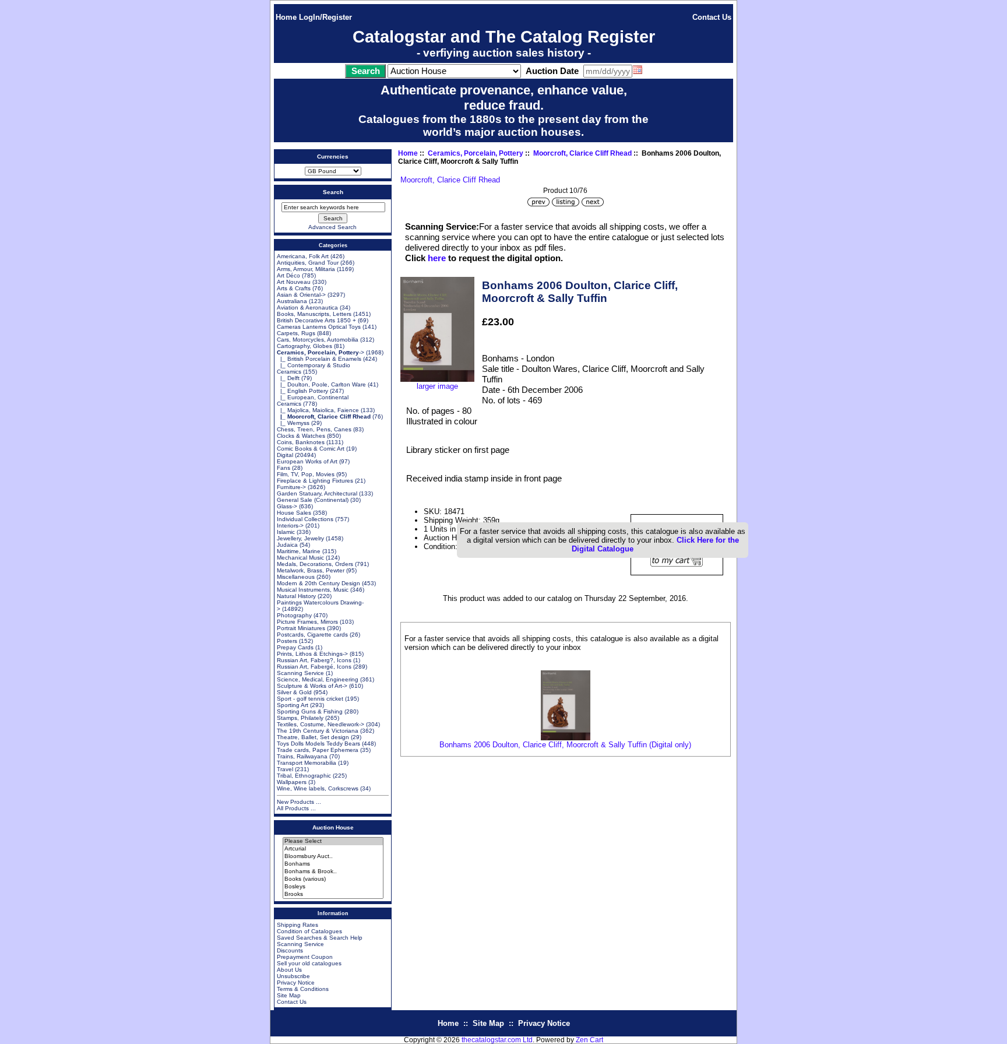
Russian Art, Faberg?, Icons (314, 660)
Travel (285, 769)
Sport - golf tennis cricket (310, 698)
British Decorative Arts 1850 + (316, 320)
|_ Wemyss (293, 423)
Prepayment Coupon (305, 957)
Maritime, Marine (299, 551)
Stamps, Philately (300, 718)
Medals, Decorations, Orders (315, 564)
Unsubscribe (293, 976)
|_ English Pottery (302, 391)
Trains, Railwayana (302, 756)
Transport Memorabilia (306, 763)
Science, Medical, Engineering (317, 679)
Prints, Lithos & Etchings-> (312, 654)
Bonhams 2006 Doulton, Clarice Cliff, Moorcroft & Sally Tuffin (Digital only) (565, 744)
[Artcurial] (333, 849)
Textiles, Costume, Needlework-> (320, 724)
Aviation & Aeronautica (307, 307)
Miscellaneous (296, 577)
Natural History (296, 596)
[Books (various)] (333, 879)
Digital (285, 455)
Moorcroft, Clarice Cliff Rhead (582, 153)
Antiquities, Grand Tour (308, 262)
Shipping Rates (297, 925)
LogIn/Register (325, 17)
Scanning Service (300, 673)
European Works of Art (307, 461)
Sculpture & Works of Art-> (312, 686)
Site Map (289, 995)
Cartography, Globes (304, 346)
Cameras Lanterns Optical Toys (319, 327)
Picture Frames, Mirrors (307, 621)
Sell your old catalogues (309, 963)
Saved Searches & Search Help (319, 937)
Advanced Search (332, 227)
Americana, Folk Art (303, 256)
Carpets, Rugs (296, 333)
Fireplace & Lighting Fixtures (315, 480)
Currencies (332, 156)
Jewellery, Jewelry (300, 538)
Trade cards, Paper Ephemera (317, 750)
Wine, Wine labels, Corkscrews (317, 788)
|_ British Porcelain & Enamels (319, 359)
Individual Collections (305, 519)
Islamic (286, 532)
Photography (294, 615)
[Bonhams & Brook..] (333, 872)
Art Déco (288, 275)
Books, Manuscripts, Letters (314, 314)
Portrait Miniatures (301, 628)
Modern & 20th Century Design (318, 583)
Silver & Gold (294, 692)
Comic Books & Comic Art (310, 448)
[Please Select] (333, 841)
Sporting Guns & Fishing (310, 711)
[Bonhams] (333, 864)
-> (320, 352)
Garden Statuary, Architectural (317, 493)
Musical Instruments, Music (312, 589)
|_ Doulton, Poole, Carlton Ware (321, 384)
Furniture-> (291, 487)
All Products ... (296, 808)
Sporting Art (292, 705)
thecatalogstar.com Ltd (497, 1039)
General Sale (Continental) (312, 500)
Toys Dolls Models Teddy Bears (318, 743)
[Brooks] (333, 894)
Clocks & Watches (301, 436)
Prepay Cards (295, 647)
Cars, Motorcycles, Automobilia (317, 339)
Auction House (333, 827)
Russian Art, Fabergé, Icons (314, 666)
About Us (289, 969)
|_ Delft (288, 378)
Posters (287, 641)
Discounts (290, 950)
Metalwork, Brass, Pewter (310, 570)
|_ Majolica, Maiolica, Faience (318, 410)
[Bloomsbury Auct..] (333, 856)
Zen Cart (589, 1039)
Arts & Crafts (294, 288)
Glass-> (287, 506)
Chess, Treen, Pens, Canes (314, 429)
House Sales (294, 512)
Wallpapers (292, 782)
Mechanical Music (300, 557)
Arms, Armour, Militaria (306, 269)
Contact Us (711, 17)
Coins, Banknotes (301, 442)
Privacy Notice (296, 982)
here (437, 258)
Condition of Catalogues (309, 931)
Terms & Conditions (303, 989)
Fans (283, 468)
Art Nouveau (294, 282)
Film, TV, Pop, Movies (306, 474)
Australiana (292, 301)
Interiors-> (290, 525)
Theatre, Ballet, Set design (313, 737)
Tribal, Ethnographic (304, 775)
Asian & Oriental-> (301, 294)
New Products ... (299, 802)
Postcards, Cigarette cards (312, 634)
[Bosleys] (333, 887)
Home (286, 17)
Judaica (287, 545)
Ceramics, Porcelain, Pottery (475, 153)
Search (333, 192)
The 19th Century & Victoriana (317, 730)
